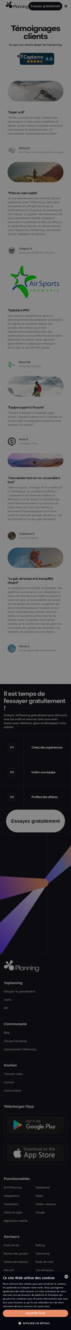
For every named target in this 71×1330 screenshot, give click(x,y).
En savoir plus (42, 1306)
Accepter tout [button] (35, 1313)
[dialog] (35, 1301)
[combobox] (66, 1277)
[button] (35, 1323)
